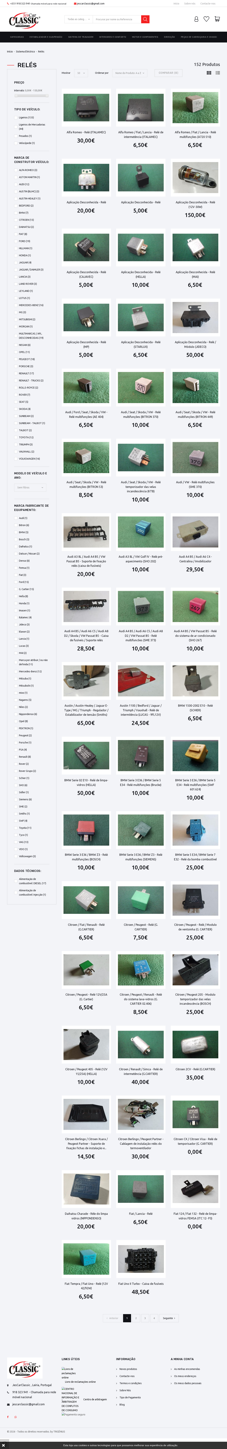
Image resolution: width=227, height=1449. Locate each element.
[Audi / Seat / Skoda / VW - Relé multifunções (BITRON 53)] (86, 457)
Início (176, 3)
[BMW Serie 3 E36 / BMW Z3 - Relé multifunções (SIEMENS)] (141, 830)
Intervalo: (19, 90)
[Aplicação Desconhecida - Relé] (86, 177)
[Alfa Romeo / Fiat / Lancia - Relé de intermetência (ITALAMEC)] (141, 107)
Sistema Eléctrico (25, 51)
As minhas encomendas (187, 1369)
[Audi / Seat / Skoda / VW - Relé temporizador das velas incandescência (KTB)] (141, 457)
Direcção (169, 37)
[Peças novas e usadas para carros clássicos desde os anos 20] (25, 19)
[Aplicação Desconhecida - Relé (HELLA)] (141, 247)
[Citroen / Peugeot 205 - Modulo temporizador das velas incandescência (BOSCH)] (195, 970)
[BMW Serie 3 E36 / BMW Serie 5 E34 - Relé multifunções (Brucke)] (141, 755)
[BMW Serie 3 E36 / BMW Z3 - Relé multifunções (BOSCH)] (86, 830)
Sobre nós (189, 3)
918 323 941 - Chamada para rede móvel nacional (34, 1395)
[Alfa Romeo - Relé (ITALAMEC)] (86, 107)
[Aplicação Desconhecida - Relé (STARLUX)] (141, 317)
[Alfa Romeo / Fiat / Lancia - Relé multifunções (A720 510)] (195, 107)
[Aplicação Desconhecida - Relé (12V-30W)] (195, 177)
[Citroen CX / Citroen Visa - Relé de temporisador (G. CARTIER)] (195, 1114)
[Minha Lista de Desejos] (206, 19)
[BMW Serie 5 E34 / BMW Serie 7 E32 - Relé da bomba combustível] (195, 830)
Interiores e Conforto (112, 37)
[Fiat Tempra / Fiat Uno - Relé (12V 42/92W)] (86, 1259)
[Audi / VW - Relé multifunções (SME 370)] (195, 457)
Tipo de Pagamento (130, 1397)
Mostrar (66, 72)
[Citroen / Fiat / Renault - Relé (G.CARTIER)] (86, 900)
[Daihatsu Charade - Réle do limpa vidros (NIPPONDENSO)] (86, 1189)
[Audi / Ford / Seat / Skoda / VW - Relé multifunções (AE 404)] (86, 387)
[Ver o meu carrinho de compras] (217, 19)
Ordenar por (102, 72)
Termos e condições (131, 1383)
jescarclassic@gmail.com (90, 3)
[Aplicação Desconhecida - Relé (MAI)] (195, 247)
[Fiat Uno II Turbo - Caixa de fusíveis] (141, 1259)
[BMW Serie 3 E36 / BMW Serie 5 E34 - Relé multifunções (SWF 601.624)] (195, 755)
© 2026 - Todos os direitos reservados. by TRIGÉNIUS (36, 1431)
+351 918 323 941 (20, 3)
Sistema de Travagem (80, 37)
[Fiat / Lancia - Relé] (141, 1189)
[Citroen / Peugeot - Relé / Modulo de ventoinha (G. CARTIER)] (195, 900)
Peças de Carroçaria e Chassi (199, 37)
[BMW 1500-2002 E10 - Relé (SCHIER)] (195, 681)
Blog (122, 1404)
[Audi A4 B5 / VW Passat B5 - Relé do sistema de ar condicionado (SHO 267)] (195, 606)
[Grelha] (209, 73)
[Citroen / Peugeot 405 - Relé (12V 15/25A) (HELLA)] (86, 1044)
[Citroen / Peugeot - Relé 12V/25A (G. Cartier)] (86, 970)
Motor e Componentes (145, 37)
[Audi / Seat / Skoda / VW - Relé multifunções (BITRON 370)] (141, 387)
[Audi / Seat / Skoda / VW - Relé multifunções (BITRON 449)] (195, 387)
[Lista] (218, 73)
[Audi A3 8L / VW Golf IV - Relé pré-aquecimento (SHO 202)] (141, 532)
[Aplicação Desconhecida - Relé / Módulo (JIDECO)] (195, 317)
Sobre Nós (125, 1390)
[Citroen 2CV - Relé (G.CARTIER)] (195, 1044)
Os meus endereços (185, 1376)
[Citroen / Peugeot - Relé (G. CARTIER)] (141, 900)
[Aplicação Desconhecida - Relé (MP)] (86, 317)
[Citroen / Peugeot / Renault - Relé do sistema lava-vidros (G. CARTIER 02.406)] (141, 970)
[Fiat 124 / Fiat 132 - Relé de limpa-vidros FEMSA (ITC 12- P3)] (195, 1189)
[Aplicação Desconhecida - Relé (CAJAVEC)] (86, 247)
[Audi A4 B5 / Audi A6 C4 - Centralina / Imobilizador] (195, 532)
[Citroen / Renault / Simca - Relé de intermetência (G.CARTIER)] (141, 1044)
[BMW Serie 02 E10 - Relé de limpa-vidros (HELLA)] (86, 755)
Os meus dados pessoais (187, 1383)
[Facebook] (8, 1417)
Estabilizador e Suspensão (46, 37)
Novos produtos (128, 1369)
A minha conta (182, 1359)
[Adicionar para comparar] (97, 94)
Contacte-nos (207, 3)
